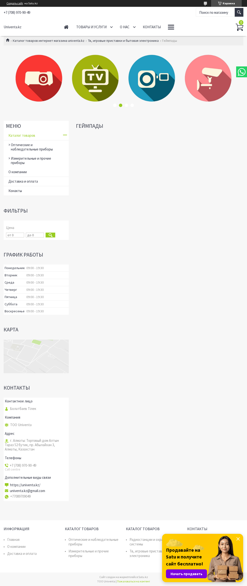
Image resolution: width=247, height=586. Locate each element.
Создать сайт (15, 3)
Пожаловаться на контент (133, 581)
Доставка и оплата (23, 181)
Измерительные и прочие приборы (31, 160)
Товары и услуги (91, 27)
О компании (17, 172)
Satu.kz (143, 577)
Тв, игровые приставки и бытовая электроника (123, 40)
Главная (66, 27)
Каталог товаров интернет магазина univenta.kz (48, 40)
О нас (125, 27)
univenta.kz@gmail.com (27, 491)
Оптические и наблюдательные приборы (32, 147)
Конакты (15, 190)
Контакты (152, 27)
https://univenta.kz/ (25, 485)
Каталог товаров (21, 135)
